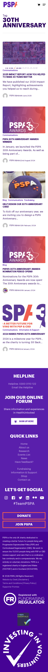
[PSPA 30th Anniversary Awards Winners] (24, 119)
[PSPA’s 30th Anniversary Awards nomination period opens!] (24, 249)
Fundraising (29, 200)
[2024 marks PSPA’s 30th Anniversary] (24, 314)
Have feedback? (24, 462)
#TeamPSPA (24, 504)
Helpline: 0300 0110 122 (22, 384)
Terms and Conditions (12, 583)
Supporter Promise (11, 587)
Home (24, 444)
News (24, 458)
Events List (24, 455)
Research (24, 451)
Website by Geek (10, 580)
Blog (5, 200)
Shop (24, 476)
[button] (24, 421)
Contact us (24, 480)
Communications (10, 70)
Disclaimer (23, 580)
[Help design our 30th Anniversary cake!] (24, 184)
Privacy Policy (29, 583)
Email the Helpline (22, 387)
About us (24, 447)
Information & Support (29, 330)
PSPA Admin (14, 96)
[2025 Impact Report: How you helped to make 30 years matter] (24, 55)
